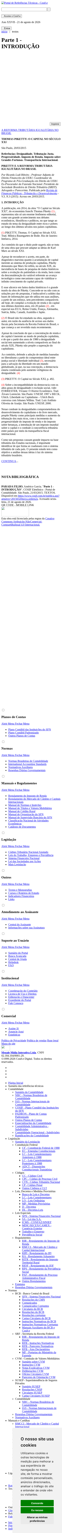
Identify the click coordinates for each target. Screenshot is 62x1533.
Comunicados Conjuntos (35, 1305)
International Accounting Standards (27, 764)
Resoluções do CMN (33, 1299)
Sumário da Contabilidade (29, 1092)
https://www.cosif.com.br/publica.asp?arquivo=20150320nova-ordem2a (30, 497)
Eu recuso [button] (37, 1510)
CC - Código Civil (32, 1175)
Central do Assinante (19, 924)
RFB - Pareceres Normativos (37, 1346)
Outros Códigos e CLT (34, 1188)
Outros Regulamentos (34, 1281)
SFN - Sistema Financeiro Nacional (41, 1216)
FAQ (11, 965)
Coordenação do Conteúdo (23, 990)
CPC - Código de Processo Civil (39, 1178)
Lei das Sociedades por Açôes (24, 861)
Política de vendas (36, 1040)
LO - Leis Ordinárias (33, 1200)
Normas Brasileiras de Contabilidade (28, 761)
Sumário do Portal (18, 952)
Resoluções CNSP (32, 1389)
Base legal (52, 1040)
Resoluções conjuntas (33, 1315)
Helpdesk (13, 962)
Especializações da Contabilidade (33, 1123)
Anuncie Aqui (16, 1031)
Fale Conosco (15, 1003)
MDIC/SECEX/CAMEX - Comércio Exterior (36, 1227)
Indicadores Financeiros (21, 896)
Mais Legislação (17, 864)
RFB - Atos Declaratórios (36, 1349)
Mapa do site (8, 1043)
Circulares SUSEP (32, 1392)
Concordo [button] (37, 1503)
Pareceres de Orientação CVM (38, 1377)
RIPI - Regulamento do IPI (36, 1253)
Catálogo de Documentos (22, 826)
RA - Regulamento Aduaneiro (38, 1256)
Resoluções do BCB (33, 1312)
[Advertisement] (31, 87)
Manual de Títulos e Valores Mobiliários (30, 808)
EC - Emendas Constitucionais (38, 1151)
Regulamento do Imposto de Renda (27, 795)
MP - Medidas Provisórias (36, 1203)
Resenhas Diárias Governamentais (26, 770)
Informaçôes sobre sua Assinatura (26, 927)
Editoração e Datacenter (21, 996)
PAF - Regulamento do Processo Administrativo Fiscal (40, 1276)
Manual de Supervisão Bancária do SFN (30, 817)
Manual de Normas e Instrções (24, 805)
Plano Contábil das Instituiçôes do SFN (29, 729)
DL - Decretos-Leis (32, 1209)
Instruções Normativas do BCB (39, 1321)
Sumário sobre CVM (33, 1361)
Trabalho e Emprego (33, 1231)
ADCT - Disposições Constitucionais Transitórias (37, 1168)
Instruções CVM (31, 1364)
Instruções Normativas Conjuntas (40, 1324)
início (4, 31)
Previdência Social (32, 1234)
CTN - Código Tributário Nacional (41, 1182)
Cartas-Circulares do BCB (36, 1318)
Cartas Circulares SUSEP (36, 1395)
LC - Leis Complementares (36, 1197)
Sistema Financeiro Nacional (23, 858)
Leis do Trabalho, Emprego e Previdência (30, 855)
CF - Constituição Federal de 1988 (41, 1147)
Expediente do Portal (19, 1000)
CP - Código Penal (32, 1185)
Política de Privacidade (13, 1040)
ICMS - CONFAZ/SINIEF (36, 1222)
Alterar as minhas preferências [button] (37, 1519)
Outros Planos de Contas (21, 735)
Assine (11, 16)
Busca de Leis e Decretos (36, 1194)
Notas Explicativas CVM (35, 1367)
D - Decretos (29, 1206)
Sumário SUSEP (31, 1386)
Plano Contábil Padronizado (23, 732)
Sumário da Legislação (27, 1141)
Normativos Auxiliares (20, 767)
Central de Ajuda (17, 959)
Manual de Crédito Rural (21, 811)
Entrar (6, 28)
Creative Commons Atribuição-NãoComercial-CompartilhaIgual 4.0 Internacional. (27, 521)
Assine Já (13, 1028)
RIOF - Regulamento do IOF (38, 1265)
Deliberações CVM (32, 1370)
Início (11, 1522)
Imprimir (55, 124)
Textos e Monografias (20, 889)
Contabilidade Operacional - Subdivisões (37, 1132)
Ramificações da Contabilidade (32, 1135)
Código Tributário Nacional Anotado (28, 852)
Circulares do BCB (32, 1309)
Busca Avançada (17, 956)
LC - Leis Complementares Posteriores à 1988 (36, 1162)
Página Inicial (15, 1082)
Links (11, 899)
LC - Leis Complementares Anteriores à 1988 (36, 1156)
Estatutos (20, 1284)
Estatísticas (14, 1034)
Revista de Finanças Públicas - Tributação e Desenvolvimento (29, 192)
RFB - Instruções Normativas (38, 1343)
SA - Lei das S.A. (31, 1219)
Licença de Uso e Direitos (22, 993)
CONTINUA (8, 461)
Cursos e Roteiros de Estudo (23, 893)
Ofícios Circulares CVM (35, 1374)
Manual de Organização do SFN (26, 814)
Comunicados (29, 1302)
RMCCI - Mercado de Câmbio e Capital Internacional (39, 1249)
